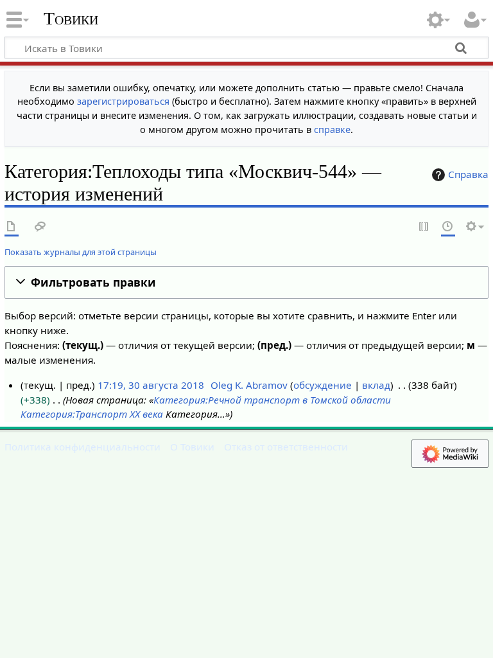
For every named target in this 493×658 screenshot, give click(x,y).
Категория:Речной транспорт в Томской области (272, 399)
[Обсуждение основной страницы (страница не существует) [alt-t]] (40, 227)
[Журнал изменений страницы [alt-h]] (448, 227)
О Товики (192, 446)
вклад (376, 384)
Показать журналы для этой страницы (80, 252)
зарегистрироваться (123, 101)
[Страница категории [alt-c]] (11, 227)
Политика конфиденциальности (82, 446)
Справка (468, 174)
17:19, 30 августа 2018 (151, 384)
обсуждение (322, 384)
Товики (71, 19)
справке (332, 129)
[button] (246, 282)
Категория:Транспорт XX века (92, 413)
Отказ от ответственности (286, 446)
